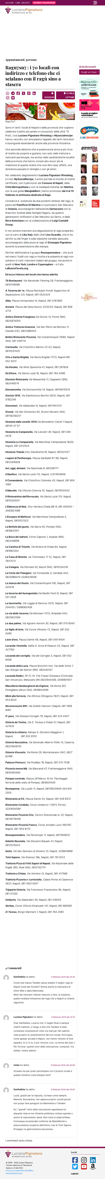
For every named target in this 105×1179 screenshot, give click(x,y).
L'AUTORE (9, 3)
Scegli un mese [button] (89, 72)
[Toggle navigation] (85, 2)
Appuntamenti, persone (21, 59)
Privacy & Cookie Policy (15, 1170)
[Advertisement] (52, 36)
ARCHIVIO (25, 3)
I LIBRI (17, 3)
